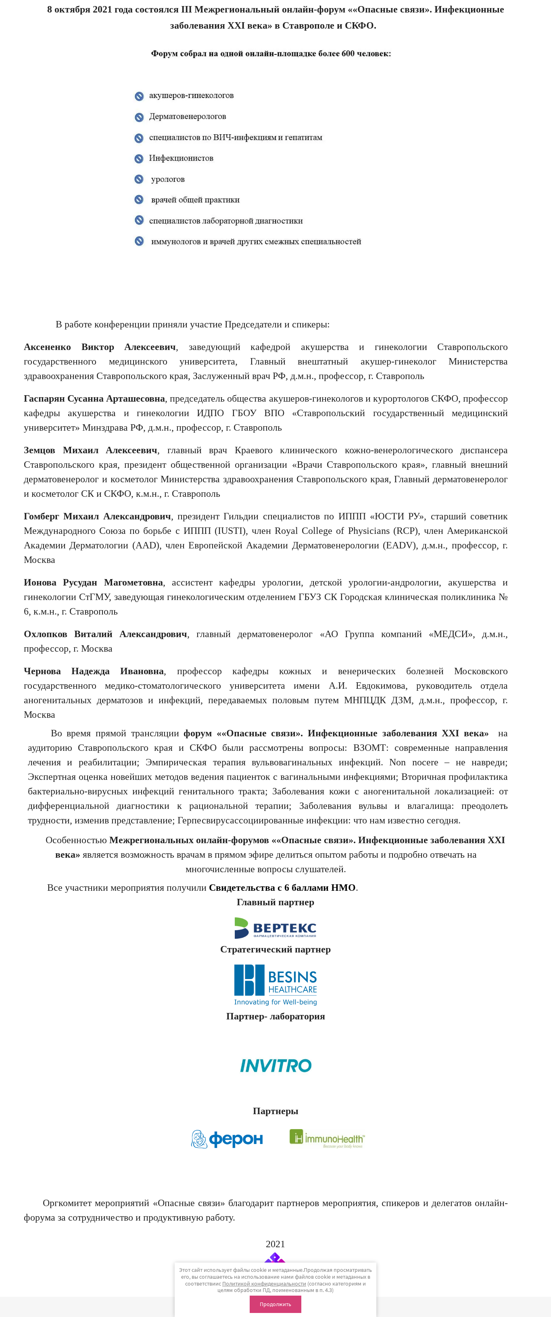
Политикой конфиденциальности (264, 1283)
